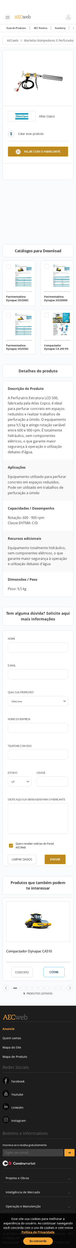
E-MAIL (12, 665)
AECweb (12, 40)
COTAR (53, 972)
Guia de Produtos (16, 28)
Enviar (55, 859)
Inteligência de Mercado (23, 1192)
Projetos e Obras (17, 1178)
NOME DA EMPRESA (19, 719)
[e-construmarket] (19, 1163)
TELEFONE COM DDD (20, 746)
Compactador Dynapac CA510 (29, 951)
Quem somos (12, 1038)
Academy (60, 28)
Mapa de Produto (15, 1057)
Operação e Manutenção (23, 1206)
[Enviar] (69, 1152)
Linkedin (17, 1108)
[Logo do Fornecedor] (21, 116)
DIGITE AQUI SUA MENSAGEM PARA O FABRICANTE (36, 799)
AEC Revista (40, 28)
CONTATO (22, 972)
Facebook (17, 1081)
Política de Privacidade (38, 1232)
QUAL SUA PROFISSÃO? (21, 692)
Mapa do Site (12, 1047)
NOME (11, 638)
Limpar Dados (22, 859)
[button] (6, 988)
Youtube (17, 1094)
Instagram (18, 1121)
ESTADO (12, 773)
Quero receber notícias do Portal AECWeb (35, 845)
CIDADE (41, 773)
